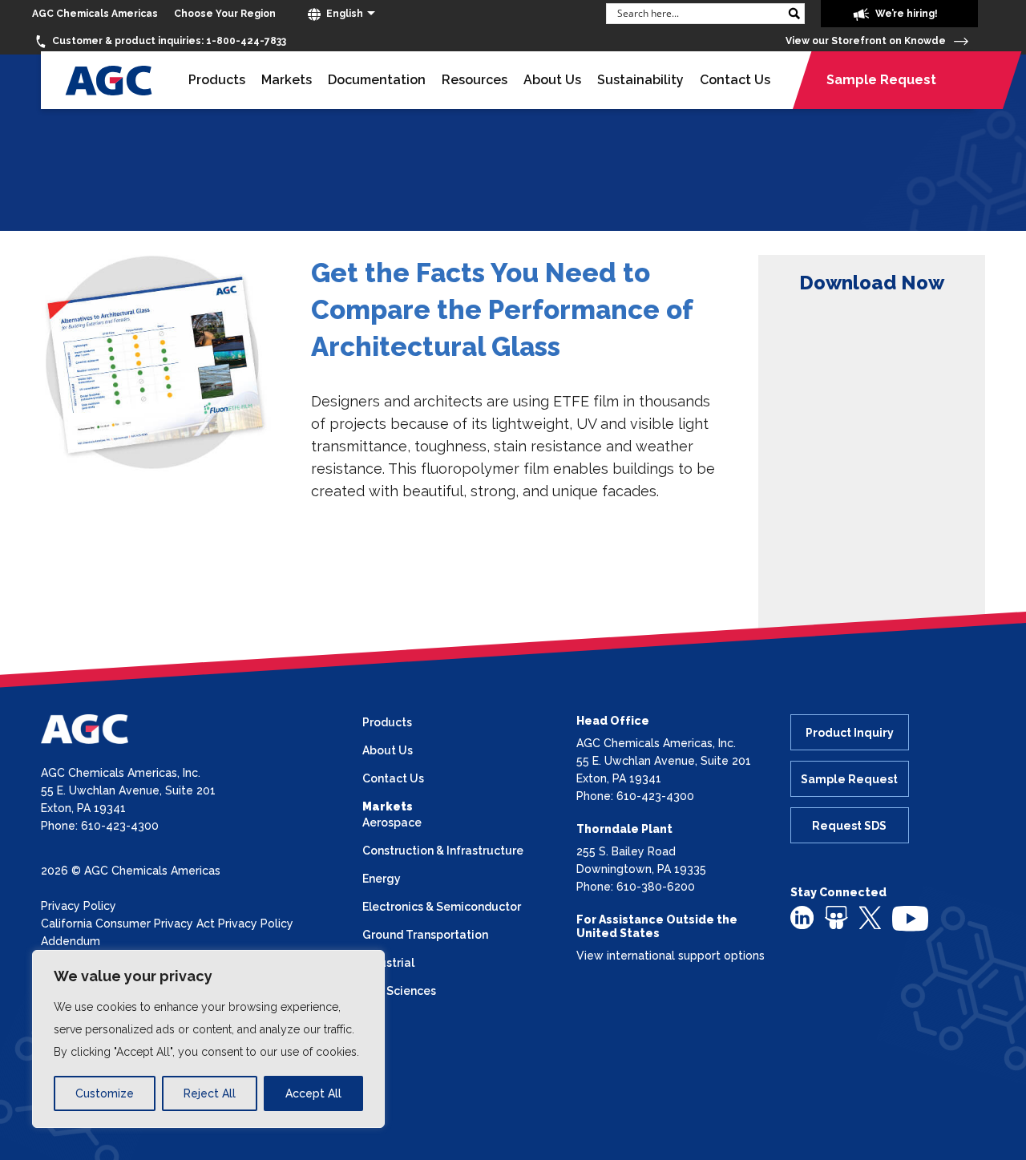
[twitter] (870, 916)
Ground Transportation (425, 934)
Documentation (377, 79)
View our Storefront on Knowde (867, 40)
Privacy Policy (78, 905)
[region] (208, 1039)
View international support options (670, 955)
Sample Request (881, 79)
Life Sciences (399, 990)
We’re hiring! (905, 13)
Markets (286, 79)
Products (216, 79)
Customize (104, 1093)
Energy (381, 878)
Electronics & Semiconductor (441, 906)
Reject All (210, 1093)
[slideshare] (836, 917)
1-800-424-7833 (169, 40)
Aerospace (392, 822)
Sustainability (640, 79)
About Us (552, 79)
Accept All (313, 1093)
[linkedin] (802, 917)
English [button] (343, 13)
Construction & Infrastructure (442, 850)
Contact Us (735, 79)
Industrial (388, 962)
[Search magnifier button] (794, 14)
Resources (474, 79)
